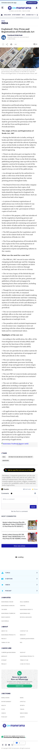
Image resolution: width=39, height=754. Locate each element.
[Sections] (2, 7)
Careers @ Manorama (27, 638)
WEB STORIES (24, 713)
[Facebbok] (2, 744)
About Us (4, 631)
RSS (21, 642)
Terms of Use (5, 642)
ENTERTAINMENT (16, 15)
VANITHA (22, 605)
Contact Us (24, 631)
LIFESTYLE (22, 701)
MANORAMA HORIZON (7, 605)
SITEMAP (3, 660)
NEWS (23, 15)
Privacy (4, 638)
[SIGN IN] (37, 7)
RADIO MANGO (5, 617)
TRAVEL (22, 709)
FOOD (3, 709)
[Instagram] (6, 744)
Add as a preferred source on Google (20, 470)
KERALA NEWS (7, 15)
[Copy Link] (15, 44)
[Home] (1, 15)
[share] (7, 44)
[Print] (11, 44)
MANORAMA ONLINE (7, 602)
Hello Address (24, 602)
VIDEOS (3, 713)
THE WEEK (4, 609)
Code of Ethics (25, 664)
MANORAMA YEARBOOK (8, 613)
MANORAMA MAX (25, 613)
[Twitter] (12, 744)
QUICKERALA (5, 621)
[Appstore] (20, 731)
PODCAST (4, 717)
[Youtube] (9, 744)
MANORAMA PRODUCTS (8, 635)
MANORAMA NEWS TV (26, 609)
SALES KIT (22, 652)
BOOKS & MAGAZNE (26, 617)
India (4, 23)
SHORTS (22, 717)
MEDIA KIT (23, 635)
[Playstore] (7, 731)
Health (3, 705)
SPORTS (22, 705)
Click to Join (19, 686)
